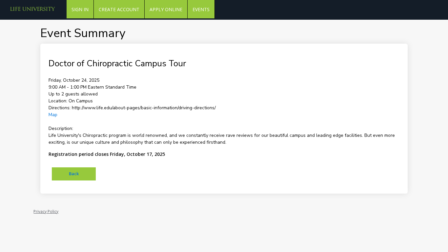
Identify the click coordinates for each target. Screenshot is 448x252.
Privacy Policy (45, 211)
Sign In (80, 9)
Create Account (119, 9)
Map (53, 115)
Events (201, 9)
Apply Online (166, 9)
